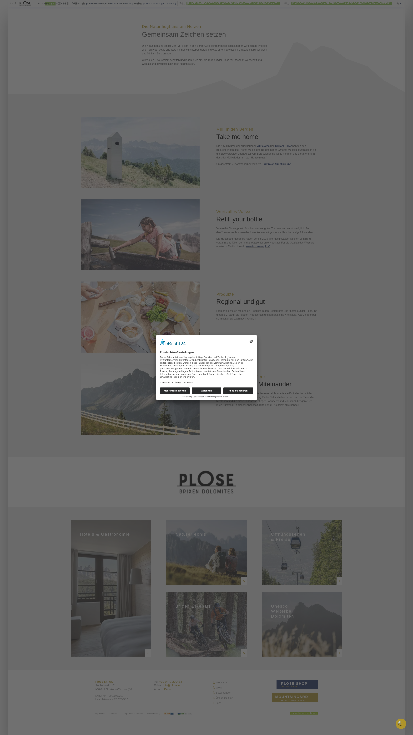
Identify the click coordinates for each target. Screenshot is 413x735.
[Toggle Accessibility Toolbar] (401, 723)
